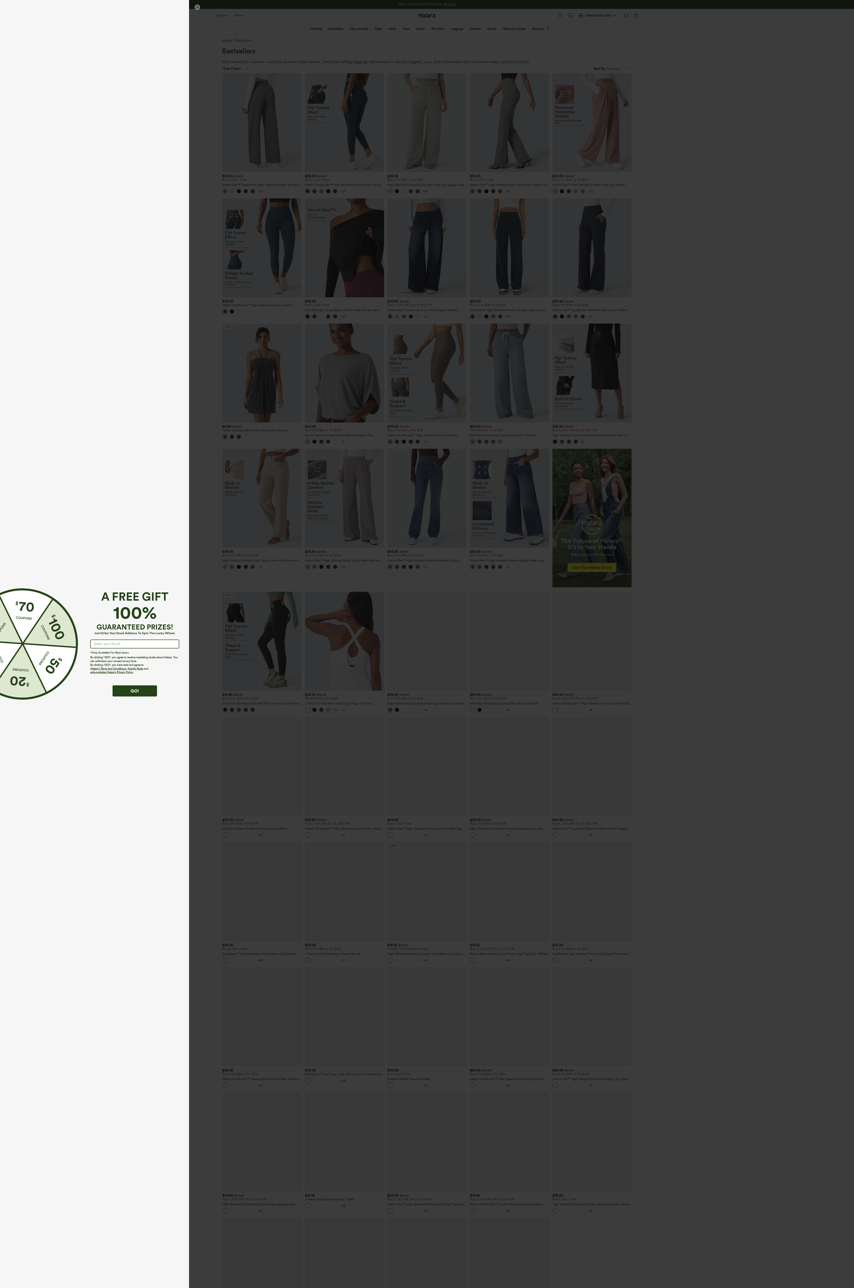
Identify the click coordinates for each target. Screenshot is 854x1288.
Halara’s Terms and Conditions (108, 668)
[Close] (197, 7)
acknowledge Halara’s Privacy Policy (111, 672)
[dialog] (427, 644)
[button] (21, 644)
